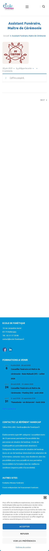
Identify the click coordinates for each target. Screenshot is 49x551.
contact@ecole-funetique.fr (13, 339)
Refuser (24, 534)
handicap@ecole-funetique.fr (28, 427)
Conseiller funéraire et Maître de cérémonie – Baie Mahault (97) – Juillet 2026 (28, 374)
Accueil (6, 36)
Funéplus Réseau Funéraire (13, 483)
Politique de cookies (23, 547)
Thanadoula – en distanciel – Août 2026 (28, 402)
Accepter (24, 526)
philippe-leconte (25, 68)
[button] (45, 497)
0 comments (7, 71)
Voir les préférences (24, 541)
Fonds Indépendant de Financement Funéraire (20, 487)
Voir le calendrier (9, 408)
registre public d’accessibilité (22, 468)
